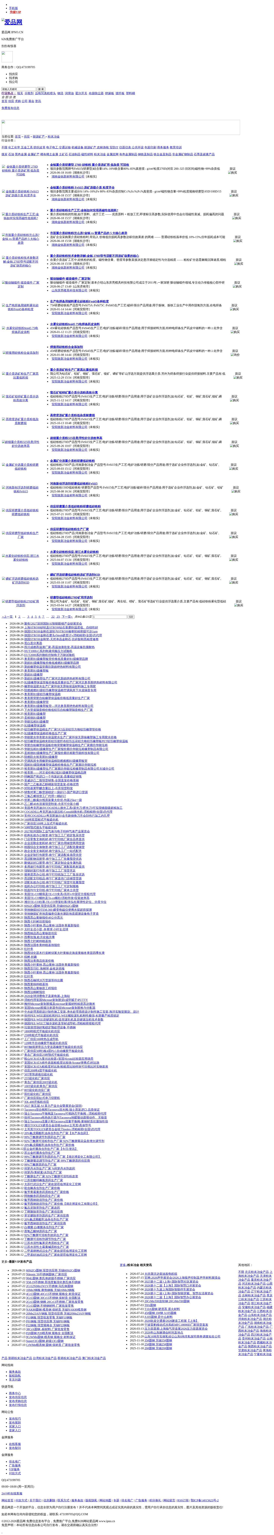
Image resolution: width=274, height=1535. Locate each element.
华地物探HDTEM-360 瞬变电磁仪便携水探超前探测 (58, 909)
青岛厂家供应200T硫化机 (40, 1082)
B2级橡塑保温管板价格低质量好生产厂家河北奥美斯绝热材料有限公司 (70, 682)
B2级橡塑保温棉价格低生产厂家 (45, 733)
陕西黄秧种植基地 (36, 984)
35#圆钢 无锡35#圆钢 (158, 1340)
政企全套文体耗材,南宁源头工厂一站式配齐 (53, 851)
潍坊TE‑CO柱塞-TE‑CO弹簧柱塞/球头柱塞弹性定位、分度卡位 (65, 901)
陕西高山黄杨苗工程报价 (40, 988)
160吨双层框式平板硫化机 (41, 819)
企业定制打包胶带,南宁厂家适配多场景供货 (53, 854)
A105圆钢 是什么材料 (158, 1316)
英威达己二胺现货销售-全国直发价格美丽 (51, 780)
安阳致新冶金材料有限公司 (69, 313)
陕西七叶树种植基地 (37, 941)
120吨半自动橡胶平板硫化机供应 (45, 1043)
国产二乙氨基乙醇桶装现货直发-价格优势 (51, 784)
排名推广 (15, 1461)
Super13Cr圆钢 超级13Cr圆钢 (45, 1341)
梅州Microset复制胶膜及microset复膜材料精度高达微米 (59, 1003)
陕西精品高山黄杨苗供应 (40, 933)
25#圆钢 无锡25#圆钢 (158, 1344)
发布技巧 (15, 1418)
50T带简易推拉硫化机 (38, 1074)
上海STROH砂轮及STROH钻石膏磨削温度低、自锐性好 (61, 627)
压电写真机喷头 (45, 93)
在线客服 (15, 1444)
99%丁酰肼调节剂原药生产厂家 (44, 1137)
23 (58, 616)
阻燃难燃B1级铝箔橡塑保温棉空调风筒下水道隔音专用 (60, 690)
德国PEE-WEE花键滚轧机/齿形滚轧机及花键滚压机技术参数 (63, 1019)
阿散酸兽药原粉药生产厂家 (42, 1195)
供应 (27, 136)
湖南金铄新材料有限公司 (68, 176)
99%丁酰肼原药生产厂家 (40, 1164)
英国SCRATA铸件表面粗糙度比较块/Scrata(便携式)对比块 (61, 1062)
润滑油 (69, 93)
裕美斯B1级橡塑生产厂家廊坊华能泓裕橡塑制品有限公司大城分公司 (69, 768)
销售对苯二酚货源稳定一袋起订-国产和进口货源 (56, 792)
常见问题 (15, 1379)
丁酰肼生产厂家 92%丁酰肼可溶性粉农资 (51, 1176)
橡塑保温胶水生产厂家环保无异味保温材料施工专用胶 (60, 686)
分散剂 (29, 93)
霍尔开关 (81, 93)
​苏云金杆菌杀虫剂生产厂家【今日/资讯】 (50, 1148)
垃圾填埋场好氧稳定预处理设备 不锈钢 (50, 1027)
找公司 (13, 81)
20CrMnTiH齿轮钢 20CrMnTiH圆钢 (167, 1301)
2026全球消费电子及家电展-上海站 (47, 996)
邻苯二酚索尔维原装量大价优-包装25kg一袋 (53, 800)
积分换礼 (155, 1500)
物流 (60, 93)
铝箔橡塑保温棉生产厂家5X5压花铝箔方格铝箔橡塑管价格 (62, 729)
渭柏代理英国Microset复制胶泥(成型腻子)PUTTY (56, 999)
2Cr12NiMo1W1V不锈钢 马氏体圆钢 (49, 1286)
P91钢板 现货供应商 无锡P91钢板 (48, 1321)
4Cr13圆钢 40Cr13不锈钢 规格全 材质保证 (53, 1294)
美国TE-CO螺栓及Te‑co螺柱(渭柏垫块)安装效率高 (56, 898)
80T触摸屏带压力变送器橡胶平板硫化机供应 (53, 1047)
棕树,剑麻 (30, 956)
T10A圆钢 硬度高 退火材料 (162, 1309)
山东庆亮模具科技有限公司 (69, 290)
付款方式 (15, 1473)
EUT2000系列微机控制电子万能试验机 (49, 655)
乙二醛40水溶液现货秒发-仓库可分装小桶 (51, 803)
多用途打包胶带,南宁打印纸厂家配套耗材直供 (54, 866)
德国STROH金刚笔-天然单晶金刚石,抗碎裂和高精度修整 (61, 639)
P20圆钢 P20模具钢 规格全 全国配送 (49, 1333)
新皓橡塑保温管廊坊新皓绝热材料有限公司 (52, 666)
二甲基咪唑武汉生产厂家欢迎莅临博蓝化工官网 (55, 1250)
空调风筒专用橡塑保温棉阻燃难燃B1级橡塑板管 (55, 760)
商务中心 (15, 1393)
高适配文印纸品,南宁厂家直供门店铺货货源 (53, 878)
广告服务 (15, 1465)
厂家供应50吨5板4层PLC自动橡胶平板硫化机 (54, 1050)
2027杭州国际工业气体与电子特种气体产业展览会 (57, 831)
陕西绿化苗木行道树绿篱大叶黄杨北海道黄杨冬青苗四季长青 (64, 952)
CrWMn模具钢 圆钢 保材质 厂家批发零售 (53, 1344)
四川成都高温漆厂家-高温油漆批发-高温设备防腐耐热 (59, 647)
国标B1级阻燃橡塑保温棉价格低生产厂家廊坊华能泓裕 (60, 764)
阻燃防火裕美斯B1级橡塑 (41, 756)
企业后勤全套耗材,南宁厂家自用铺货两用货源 (54, 843)
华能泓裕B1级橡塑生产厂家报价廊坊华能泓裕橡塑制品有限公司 (66, 749)
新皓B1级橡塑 (33, 674)
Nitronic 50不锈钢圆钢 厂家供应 (46, 1274)
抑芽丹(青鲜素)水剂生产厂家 (43, 1172)
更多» (123, 1265)
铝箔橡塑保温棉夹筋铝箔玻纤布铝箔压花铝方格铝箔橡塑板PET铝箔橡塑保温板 (76, 741)
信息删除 (49, 1500)
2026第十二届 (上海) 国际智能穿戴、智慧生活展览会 (178, 1293)
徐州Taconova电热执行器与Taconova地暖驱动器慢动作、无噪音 (65, 1117)
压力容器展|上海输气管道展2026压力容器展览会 (176, 1328)
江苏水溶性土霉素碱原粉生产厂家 (46, 1246)
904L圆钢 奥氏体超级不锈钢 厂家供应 (51, 1278)
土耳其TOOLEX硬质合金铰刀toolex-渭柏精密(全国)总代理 (62, 1129)
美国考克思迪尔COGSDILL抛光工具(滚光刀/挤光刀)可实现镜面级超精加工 (73, 807)
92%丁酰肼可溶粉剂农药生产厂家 (46, 1235)
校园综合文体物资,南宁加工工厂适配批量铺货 (54, 847)
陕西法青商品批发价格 (39, 960)
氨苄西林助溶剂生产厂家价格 (43, 1199)
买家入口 (15, 1426)
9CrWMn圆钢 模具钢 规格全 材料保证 (50, 1337)
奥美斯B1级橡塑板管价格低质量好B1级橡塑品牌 (56, 658)
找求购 (13, 78)
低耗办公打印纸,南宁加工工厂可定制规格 (51, 886)
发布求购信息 (18, 1401)
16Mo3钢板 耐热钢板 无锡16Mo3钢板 (50, 1290)
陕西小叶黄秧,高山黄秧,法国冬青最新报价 (51, 925)
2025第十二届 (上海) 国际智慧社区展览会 (171, 1281)
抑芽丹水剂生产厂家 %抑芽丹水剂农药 (49, 1168)
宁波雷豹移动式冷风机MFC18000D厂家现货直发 (176, 1324)
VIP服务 (14, 1469)
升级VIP (15, 12)
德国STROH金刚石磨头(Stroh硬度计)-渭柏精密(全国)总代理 (63, 635)
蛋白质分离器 (33, 643)
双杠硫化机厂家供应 (37, 1094)
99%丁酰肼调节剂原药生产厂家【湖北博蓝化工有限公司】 (62, 1156)
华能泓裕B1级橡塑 (36, 721)
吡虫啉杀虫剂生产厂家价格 (42, 1188)
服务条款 (15, 1371)
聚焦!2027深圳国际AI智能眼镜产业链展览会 (53, 623)
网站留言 (169, 1500)
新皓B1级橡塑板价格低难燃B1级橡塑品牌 (51, 662)
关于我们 (35, 1500)
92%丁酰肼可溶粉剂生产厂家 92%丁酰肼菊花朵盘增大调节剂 (64, 1141)
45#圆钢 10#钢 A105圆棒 (160, 1313)
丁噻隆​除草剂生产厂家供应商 (43, 1211)
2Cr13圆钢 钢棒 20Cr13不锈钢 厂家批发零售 (55, 1301)
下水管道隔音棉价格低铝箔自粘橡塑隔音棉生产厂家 (58, 709)
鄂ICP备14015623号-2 (205, 1500)
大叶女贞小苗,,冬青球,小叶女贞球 (46, 929)
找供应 (13, 74)
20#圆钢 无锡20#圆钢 (158, 1348)
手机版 (13, 8)
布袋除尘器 (96, 93)
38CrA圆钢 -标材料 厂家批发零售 (48, 1329)
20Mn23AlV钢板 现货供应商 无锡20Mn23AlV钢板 (58, 1313)
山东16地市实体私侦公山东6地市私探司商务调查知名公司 (182, 1336)
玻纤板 (120, 93)
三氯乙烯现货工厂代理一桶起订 (45, 796)
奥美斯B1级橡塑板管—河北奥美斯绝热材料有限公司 (58, 705)
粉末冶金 (54, 136)
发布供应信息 (18, 1397)
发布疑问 (15, 1448)
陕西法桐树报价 (34, 992)
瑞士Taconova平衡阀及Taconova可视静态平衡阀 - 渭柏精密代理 (65, 1113)
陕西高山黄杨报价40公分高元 (43, 917)
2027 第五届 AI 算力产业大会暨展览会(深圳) (53, 1105)
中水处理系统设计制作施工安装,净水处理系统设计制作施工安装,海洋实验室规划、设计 (81, 1011)
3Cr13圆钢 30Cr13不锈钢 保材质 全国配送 (53, 1297)
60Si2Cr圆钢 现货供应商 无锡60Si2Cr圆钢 (51, 905)
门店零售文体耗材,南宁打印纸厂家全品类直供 (54, 839)
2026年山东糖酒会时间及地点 (163, 1332)
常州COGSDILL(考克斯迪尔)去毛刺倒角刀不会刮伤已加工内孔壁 (67, 815)
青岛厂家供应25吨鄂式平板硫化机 (46, 1054)
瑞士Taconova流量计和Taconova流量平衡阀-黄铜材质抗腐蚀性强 (66, 1121)
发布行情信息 (18, 1405)
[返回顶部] (1, 1531)
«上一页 (7, 616)
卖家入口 (15, 1430)
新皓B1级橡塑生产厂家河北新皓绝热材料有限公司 (57, 678)
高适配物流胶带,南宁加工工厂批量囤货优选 (53, 858)
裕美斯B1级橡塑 (35, 713)
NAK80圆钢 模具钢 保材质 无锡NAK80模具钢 (56, 1309)
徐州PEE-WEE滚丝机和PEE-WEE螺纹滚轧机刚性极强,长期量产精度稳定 (71, 1015)
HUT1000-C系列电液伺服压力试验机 (48, 651)
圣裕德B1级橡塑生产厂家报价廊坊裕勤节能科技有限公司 (61, 753)
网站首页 (7, 1500)
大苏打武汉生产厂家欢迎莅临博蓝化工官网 (52, 1184)
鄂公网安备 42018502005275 (117, 1525)
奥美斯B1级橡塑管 (36, 702)
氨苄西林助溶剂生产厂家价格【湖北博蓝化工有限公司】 (61, 1203)
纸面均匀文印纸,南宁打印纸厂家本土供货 (51, 890)
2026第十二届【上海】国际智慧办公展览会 (172, 1297)
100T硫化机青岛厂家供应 (40, 1086)
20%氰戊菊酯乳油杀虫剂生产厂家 (46, 1219)
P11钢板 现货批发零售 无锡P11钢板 (49, 1317)
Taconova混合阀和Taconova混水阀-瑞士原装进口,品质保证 (62, 1109)
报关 (20, 93)
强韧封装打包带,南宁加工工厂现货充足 (50, 870)
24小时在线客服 (11, 1493)
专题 (116, 1500)
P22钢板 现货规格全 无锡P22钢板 (48, 1325)
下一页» (67, 616)
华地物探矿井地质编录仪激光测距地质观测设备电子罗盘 (61, 913)
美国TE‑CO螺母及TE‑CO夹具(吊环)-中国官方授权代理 (60, 894)
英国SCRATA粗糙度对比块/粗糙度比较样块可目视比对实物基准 (66, 1066)
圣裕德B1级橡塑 (35, 717)
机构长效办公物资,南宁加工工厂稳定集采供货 (54, 835)
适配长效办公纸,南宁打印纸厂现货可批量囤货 (54, 882)
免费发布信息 (10, 108)
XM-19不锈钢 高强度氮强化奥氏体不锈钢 (53, 1282)
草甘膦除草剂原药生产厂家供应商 (46, 1215)
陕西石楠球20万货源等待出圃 (43, 980)
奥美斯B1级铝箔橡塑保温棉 (42, 694)
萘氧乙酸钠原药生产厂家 (40, 1231)
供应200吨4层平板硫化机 (40, 1070)
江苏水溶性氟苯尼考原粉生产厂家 (46, 1243)
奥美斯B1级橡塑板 (36, 670)
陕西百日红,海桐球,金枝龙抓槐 (44, 968)
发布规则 (15, 1422)
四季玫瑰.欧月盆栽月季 (39, 937)
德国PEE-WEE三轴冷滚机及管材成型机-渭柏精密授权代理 (62, 1023)
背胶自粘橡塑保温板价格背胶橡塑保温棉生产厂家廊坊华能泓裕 (66, 745)
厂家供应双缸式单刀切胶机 (42, 1097)
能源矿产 (39, 136)
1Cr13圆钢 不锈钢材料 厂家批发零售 (50, 1305)
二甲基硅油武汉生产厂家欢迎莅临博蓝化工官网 (55, 1254)
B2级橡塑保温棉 (35, 725)
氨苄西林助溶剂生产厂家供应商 (45, 1223)
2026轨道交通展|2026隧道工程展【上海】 (171, 1320)
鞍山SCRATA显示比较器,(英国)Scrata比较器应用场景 (58, 1058)
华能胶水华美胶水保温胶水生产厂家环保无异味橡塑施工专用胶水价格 (70, 737)
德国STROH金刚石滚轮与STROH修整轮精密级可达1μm (60, 631)
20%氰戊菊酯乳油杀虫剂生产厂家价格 (49, 1145)
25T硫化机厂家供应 (37, 1078)
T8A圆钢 (150, 1305)
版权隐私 (15, 1375)
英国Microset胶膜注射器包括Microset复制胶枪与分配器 (59, 1007)
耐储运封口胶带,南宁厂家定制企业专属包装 (53, 862)
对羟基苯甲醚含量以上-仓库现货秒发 (48, 788)
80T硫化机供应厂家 (37, 1090)
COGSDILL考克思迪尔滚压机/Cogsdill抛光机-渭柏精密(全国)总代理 (68, 811)
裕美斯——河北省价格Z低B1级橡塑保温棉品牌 (55, 772)
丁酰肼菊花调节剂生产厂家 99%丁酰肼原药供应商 (57, 1160)
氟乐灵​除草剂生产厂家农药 (42, 1207)
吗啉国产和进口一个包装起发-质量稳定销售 (53, 776)
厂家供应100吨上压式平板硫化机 (45, 823)
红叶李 (28, 949)
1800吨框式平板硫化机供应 (42, 1031)
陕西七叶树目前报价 (37, 921)
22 (53, 616)
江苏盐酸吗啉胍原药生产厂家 (43, 1180)
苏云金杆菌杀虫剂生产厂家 (42, 1152)
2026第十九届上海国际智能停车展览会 (169, 1289)
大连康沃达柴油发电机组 (160, 1273)
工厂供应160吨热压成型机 (41, 1039)
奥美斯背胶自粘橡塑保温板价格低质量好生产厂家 (57, 698)
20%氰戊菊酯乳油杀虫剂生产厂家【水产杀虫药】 (56, 1133)
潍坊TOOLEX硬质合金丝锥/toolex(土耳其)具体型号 (57, 1125)
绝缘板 (109, 93)
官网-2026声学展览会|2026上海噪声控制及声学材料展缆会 (182, 1277)
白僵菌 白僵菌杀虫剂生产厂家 (44, 1227)
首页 (18, 136)
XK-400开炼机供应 (36, 1101)
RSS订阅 (183, 1500)
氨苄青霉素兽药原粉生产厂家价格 (46, 1192)
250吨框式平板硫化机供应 (41, 1035)
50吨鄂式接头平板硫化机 (40, 827)
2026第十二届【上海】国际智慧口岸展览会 (172, 1285)
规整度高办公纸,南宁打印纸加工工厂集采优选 (54, 874)
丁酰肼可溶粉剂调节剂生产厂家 (45, 1239)
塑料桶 (130, 93)
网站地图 (105, 1500)
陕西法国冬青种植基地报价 (42, 945)
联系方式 (63, 1500)
